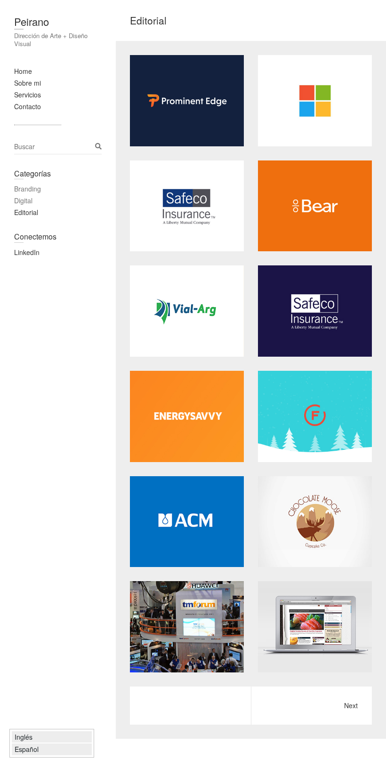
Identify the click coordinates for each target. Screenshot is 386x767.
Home (23, 71)
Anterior (311, 706)
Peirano (31, 21)
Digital (23, 200)
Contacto (27, 106)
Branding (27, 188)
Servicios (27, 94)
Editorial (26, 212)
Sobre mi (27, 83)
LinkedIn (27, 252)
